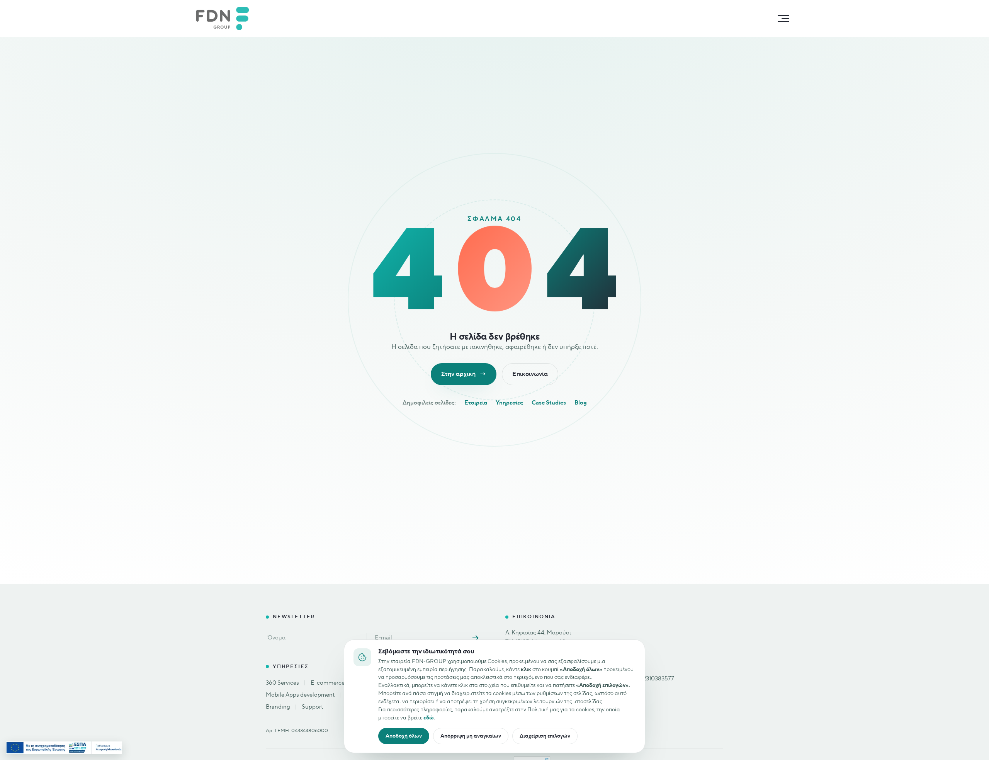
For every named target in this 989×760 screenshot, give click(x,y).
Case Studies (549, 402)
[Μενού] (783, 18)
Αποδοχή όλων (404, 736)
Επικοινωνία (530, 374)
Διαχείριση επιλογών (545, 736)
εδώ (428, 717)
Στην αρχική (463, 374)
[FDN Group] (226, 18)
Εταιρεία (475, 402)
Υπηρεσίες (509, 402)
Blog (580, 402)
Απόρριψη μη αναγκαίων (470, 736)
